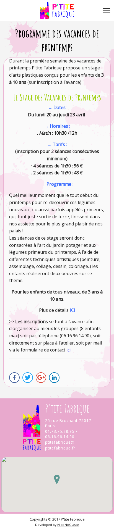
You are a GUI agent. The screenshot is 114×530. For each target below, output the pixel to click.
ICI (72, 310)
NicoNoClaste (68, 525)
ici (68, 350)
